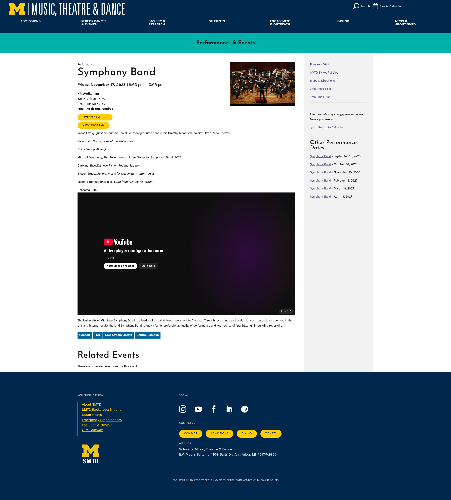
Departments (92, 414)
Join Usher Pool (320, 89)
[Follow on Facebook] (217, 409)
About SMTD (91, 404)
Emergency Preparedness (102, 420)
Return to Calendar (330, 127)
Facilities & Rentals (97, 425)
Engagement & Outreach (280, 23)
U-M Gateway (92, 430)
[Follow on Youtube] (202, 409)
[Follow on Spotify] (248, 409)
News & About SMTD (405, 23)
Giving (343, 21)
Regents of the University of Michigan (218, 480)
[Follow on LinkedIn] (233, 409)
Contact (190, 433)
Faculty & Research (157, 23)
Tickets (271, 433)
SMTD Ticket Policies (324, 72)
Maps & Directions (322, 81)
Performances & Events (93, 23)
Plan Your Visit (319, 64)
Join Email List (320, 97)
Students (217, 21)
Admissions (30, 21)
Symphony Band (320, 156)
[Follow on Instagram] (186, 409)
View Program (93, 125)
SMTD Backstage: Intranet (102, 409)
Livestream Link (95, 117)
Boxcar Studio (270, 480)
